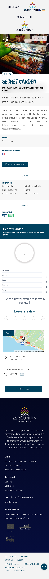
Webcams (8, 482)
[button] (39, 10)
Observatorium (31, 564)
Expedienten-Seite (13, 564)
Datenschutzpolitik (14, 567)
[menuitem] (14, 6)
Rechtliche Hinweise (14, 560)
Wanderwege (9, 486)
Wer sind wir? (11, 556)
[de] (44, 10)
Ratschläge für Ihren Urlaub (15, 469)
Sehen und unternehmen (14, 490)
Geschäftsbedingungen (15, 570)
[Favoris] (34, 10)
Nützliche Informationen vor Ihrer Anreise (20, 461)
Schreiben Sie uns (11, 502)
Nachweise (25, 556)
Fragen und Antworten (13, 465)
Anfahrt (8, 333)
